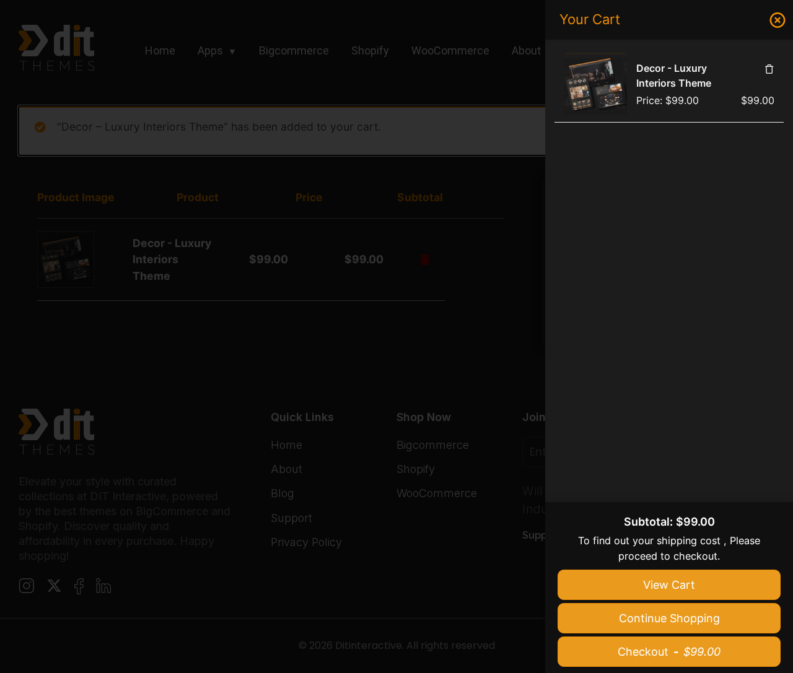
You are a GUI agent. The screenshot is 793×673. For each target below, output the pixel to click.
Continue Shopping (669, 618)
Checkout (669, 651)
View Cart (669, 584)
